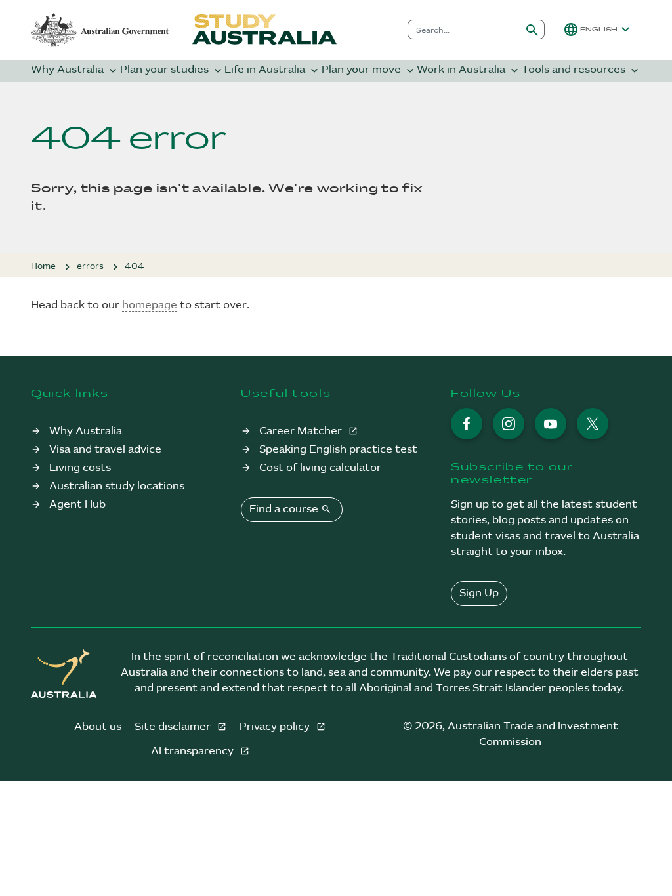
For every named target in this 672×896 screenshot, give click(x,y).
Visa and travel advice (105, 449)
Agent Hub (77, 504)
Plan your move (369, 70)
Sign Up (479, 593)
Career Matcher (302, 431)
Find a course (290, 509)
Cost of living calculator (320, 468)
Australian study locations (116, 486)
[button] (598, 29)
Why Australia (75, 70)
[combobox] (464, 29)
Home (43, 266)
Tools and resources (581, 70)
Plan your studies (172, 70)
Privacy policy (276, 727)
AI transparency (193, 751)
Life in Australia (272, 70)
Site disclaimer (174, 727)
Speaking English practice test (338, 449)
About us (97, 727)
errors (90, 266)
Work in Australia (469, 70)
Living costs (80, 468)
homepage (149, 305)
